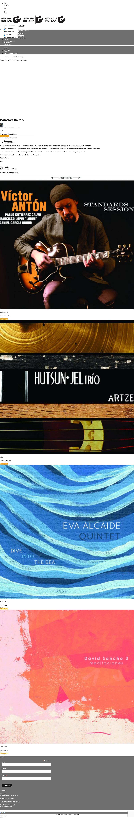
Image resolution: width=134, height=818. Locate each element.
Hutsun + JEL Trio (5, 460)
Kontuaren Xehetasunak (10, 53)
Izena (3, 762)
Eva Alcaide (3, 605)
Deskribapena (8, 141)
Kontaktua (7, 39)
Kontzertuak (21, 33)
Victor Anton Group (6, 316)
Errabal (9, 138)
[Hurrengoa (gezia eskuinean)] (2, 817)
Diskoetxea (7, 42)
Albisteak (21, 35)
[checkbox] (13, 27)
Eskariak (6, 48)
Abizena (4, 768)
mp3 (1, 161)
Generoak (21, 36)
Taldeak (12, 60)
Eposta (4, 775)
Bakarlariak (3, 138)
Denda (20, 32)
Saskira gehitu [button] (4, 319)
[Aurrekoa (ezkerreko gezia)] (0, 817)
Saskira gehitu (4, 136)
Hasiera (2, 60)
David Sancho (4, 750)
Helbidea (6, 52)
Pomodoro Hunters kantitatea (8, 134)
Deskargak (7, 50)
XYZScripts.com (75, 814)
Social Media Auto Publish (60, 814)
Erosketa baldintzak (9, 41)
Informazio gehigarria (10, 142)
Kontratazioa (22, 38)
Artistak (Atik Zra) (23, 30)
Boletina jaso (7, 44)
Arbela (5, 47)
